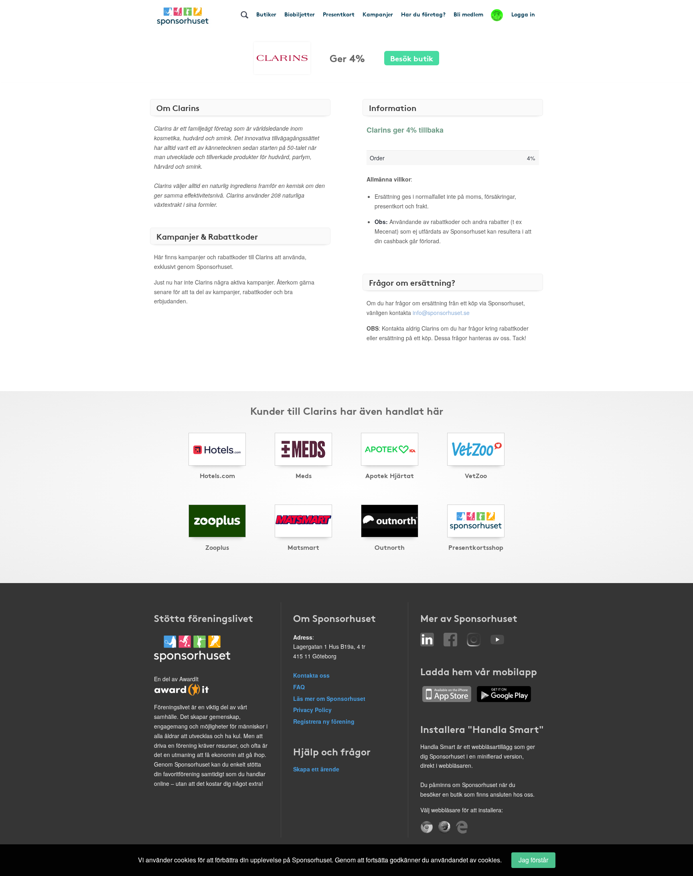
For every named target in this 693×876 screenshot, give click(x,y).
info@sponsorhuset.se (441, 313)
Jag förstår (533, 859)
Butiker (266, 14)
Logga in (523, 14)
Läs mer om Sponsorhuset (329, 698)
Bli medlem (468, 14)
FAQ (299, 687)
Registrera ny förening (324, 721)
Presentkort (339, 14)
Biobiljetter (299, 14)
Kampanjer (378, 14)
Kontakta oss (311, 675)
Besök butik (411, 57)
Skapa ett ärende (316, 769)
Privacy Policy (312, 710)
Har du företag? (423, 14)
